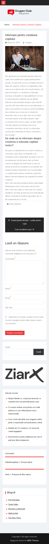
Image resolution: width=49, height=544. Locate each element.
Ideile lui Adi (13, 513)
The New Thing (14, 518)
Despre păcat (26, 462)
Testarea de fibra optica (21, 474)
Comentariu (10, 259)
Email (7, 298)
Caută (7, 347)
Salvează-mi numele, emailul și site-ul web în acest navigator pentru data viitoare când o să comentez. (24, 320)
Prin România (13, 500)
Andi (7, 474)
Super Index (13, 504)
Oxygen (29, 42)
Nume (7, 288)
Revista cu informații (16, 509)
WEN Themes (33, 540)
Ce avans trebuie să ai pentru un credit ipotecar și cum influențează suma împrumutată (24, 410)
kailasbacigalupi (11, 462)
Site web (8, 307)
